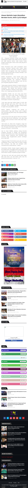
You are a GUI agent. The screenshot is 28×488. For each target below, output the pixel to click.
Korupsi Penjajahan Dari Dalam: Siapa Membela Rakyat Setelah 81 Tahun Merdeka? (16, 304)
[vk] (20, 237)
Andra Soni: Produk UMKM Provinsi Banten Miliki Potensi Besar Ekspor (16, 445)
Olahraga (12, 369)
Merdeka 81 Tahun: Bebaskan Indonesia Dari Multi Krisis (17, 310)
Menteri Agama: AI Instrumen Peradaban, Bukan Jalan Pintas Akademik (17, 315)
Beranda (10, 482)
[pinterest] (23, 418)
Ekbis (12, 354)
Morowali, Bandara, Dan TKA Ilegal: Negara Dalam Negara (16, 173)
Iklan (19, 482)
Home (2, 11)
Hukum (12, 357)
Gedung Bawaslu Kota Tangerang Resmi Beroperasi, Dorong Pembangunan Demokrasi (17, 404)
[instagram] (7, 234)
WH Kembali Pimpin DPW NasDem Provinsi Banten (17, 297)
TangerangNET (11, 484)
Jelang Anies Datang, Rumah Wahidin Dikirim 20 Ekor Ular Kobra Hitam (16, 470)
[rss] (20, 240)
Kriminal (12, 361)
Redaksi (14, 482)
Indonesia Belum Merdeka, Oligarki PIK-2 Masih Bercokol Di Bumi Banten (17, 291)
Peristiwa (12, 384)
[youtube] (20, 234)
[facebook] (7, 231)
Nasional (12, 365)
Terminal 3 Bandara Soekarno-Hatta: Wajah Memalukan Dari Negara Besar (16, 464)
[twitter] (20, 231)
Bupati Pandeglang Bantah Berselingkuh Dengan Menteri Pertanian (17, 476)
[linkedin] (20, 418)
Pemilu (12, 380)
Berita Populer (7, 161)
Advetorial (12, 350)
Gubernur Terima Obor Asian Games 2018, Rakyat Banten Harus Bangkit (17, 184)
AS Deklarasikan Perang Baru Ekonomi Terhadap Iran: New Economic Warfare (16, 439)
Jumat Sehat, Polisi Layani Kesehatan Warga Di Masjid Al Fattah (16, 427)
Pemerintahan (7, 11)
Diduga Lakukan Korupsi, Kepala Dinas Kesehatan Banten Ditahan (16, 179)
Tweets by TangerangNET (7, 457)
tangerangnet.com (5, 20)
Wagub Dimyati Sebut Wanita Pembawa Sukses (17, 398)
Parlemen (12, 372)
